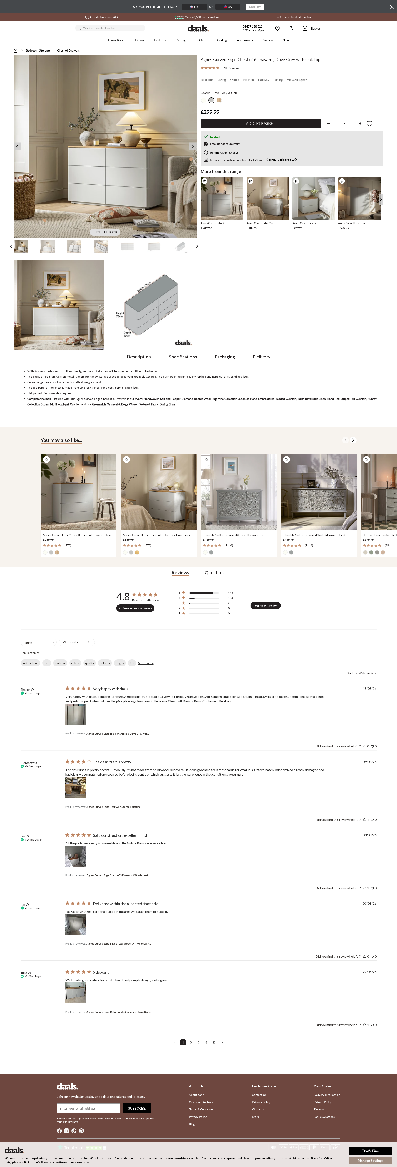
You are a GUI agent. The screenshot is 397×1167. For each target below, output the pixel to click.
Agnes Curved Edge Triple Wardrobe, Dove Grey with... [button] (117, 733)
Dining (139, 40)
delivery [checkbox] (105, 663)
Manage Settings (370, 1160)
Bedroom (160, 40)
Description (139, 356)
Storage (182, 40)
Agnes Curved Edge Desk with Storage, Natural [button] (113, 806)
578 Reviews (230, 68)
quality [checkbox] (89, 663)
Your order (323, 1086)
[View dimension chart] (151, 305)
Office (201, 40)
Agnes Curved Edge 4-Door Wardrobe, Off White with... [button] (118, 943)
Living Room (116, 40)
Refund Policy (323, 1102)
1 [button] (183, 1042)
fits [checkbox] (132, 663)
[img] (202, 67)
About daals (196, 1095)
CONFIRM (255, 6)
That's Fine (370, 1151)
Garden (268, 40)
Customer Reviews (201, 1102)
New (286, 40)
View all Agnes (297, 80)
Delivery (261, 356)
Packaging (225, 356)
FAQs (255, 1117)
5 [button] (214, 1042)
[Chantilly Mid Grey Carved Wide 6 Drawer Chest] (319, 492)
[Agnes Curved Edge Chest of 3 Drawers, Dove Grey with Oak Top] (159, 492)
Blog (192, 1124)
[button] (206, 593)
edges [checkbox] (120, 663)
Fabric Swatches (324, 1117)
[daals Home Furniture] (198, 28)
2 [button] (191, 1042)
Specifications (183, 356)
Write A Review (266, 605)
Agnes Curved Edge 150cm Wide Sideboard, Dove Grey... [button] (118, 1012)
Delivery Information (327, 1095)
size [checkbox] (46, 663)
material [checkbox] (60, 663)
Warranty (258, 1109)
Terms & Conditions (201, 1109)
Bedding (221, 40)
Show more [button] (146, 663)
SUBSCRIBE (137, 1108)
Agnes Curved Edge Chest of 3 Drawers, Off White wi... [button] (118, 875)
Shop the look (105, 232)
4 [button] (206, 1042)
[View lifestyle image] (59, 305)
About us (196, 1086)
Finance (319, 1109)
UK (196, 7)
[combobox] (39, 642)
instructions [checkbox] (30, 663)
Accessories (245, 40)
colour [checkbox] (75, 663)
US (230, 7)
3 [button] (198, 1042)
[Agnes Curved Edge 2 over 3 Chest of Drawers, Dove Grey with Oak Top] (78, 492)
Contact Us (259, 1095)
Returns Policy (261, 1102)
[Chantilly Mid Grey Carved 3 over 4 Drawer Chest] (239, 492)
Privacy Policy (198, 1117)
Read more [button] (226, 701)
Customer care (264, 1086)
